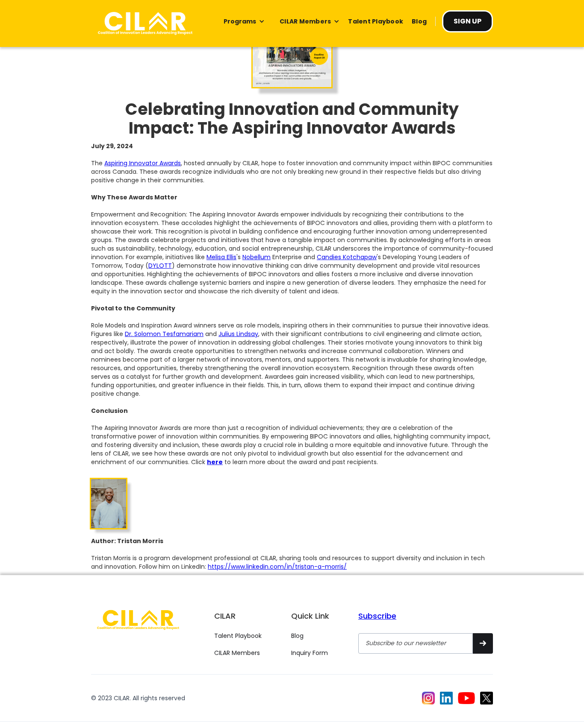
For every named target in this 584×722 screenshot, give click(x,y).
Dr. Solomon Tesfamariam (164, 334)
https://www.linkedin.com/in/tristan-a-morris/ (277, 566)
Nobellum (256, 257)
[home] (145, 23)
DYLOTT (160, 265)
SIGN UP (467, 21)
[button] (244, 21)
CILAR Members (237, 653)
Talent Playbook (238, 635)
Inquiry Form (309, 653)
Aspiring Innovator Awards (142, 163)
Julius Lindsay (238, 334)
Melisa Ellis (221, 257)
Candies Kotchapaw (347, 257)
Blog (297, 635)
